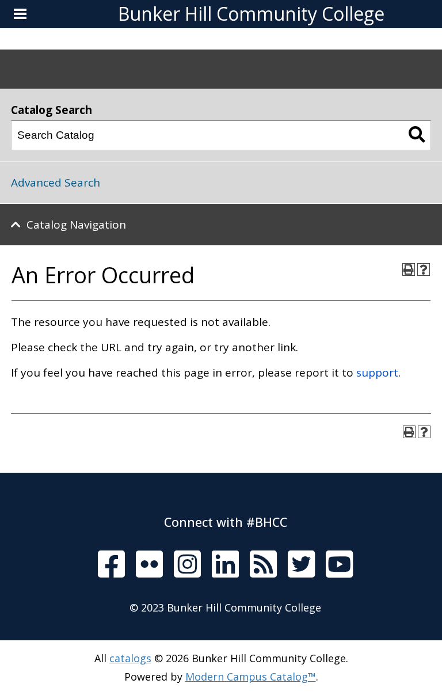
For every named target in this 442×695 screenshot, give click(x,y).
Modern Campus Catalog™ (250, 676)
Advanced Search (55, 182)
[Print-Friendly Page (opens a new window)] (408, 269)
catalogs (130, 658)
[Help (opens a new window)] (423, 269)
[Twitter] (301, 565)
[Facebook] (111, 565)
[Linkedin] (225, 565)
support (377, 372)
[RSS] (263, 565)
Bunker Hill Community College (251, 13)
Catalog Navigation (76, 224)
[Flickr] (149, 565)
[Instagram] (187, 565)
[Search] (416, 135)
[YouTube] (339, 565)
